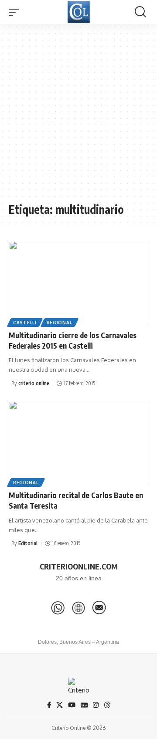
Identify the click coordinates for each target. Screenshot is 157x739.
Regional (59, 322)
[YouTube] (72, 705)
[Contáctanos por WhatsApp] (58, 608)
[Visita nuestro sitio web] (78, 608)
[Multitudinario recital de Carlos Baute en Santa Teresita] (78, 442)
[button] (16, 12)
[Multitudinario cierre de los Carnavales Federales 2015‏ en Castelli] (78, 282)
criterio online (33, 383)
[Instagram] (96, 705)
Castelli (25, 322)
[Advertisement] (78, 117)
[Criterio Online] (79, 12)
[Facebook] (49, 705)
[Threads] (107, 705)
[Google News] (84, 705)
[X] (59, 705)
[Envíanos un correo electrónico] (99, 608)
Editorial (28, 543)
